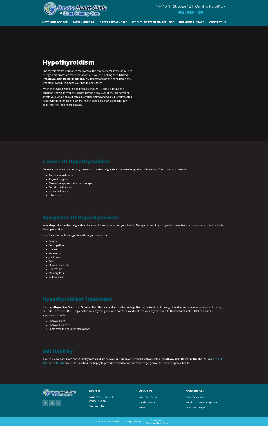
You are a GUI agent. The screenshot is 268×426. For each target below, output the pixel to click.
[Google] (58, 403)
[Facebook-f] (45, 403)
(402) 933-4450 (189, 12)
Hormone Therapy (191, 22)
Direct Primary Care (113, 22)
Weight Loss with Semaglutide (153, 22)
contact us (58, 363)
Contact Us (217, 22)
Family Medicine (83, 22)
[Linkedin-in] (52, 403)
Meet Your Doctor (55, 22)
